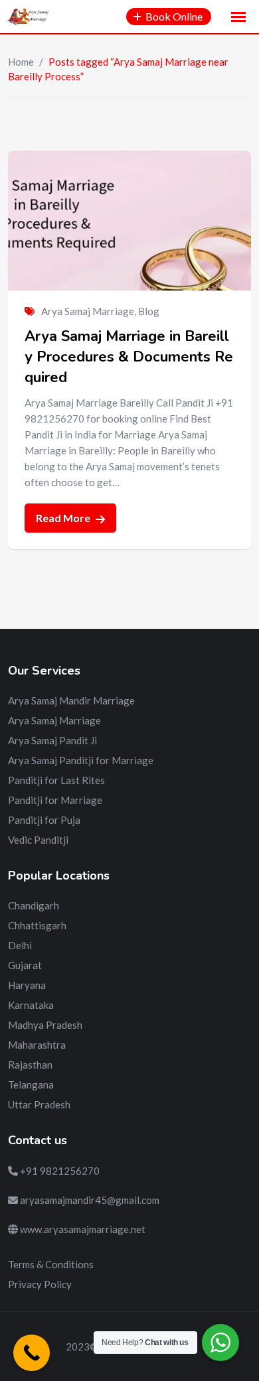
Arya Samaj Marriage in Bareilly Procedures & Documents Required (129, 356)
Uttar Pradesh (39, 1104)
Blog (148, 311)
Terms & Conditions (51, 1264)
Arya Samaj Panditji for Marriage (80, 760)
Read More (64, 517)
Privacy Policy (40, 1284)
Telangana (31, 1084)
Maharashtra (37, 1045)
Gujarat (25, 965)
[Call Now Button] (31, 1353)
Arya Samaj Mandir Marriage (71, 700)
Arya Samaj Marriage (87, 311)
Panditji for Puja (44, 820)
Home (21, 62)
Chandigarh (33, 905)
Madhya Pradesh (45, 1025)
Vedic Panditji (38, 840)
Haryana (27, 985)
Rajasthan (30, 1065)
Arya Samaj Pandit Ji (52, 740)
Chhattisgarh (37, 925)
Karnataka (31, 1005)
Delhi (20, 945)
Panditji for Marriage (55, 800)
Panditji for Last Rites (56, 780)
